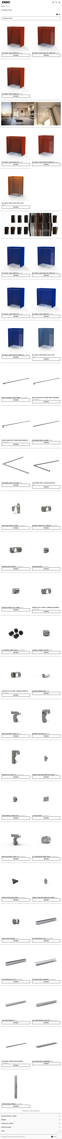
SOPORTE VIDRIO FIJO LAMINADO (41, 525)
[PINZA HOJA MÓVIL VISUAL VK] (15, 717)
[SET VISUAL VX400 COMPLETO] (46, 297)
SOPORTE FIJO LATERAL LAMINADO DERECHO (15, 691)
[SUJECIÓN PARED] (46, 550)
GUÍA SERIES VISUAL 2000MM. (40, 440)
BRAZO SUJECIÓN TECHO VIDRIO (11, 397)
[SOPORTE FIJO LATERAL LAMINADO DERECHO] (15, 674)
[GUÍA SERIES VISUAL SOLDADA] (15, 466)
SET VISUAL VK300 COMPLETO (10, 94)
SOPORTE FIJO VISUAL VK (39, 733)
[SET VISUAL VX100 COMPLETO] (15, 256)
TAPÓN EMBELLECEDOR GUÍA (10, 815)
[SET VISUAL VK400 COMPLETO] (15, 146)
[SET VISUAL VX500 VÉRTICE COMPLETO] (15, 338)
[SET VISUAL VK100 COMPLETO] (15, 36)
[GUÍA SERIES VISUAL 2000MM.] (46, 424)
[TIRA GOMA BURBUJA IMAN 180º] (46, 1004)
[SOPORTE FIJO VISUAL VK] (46, 717)
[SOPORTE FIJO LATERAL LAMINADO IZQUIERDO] (46, 591)
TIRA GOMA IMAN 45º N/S (39, 938)
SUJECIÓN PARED (37, 566)
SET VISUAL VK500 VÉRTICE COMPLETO (43, 162)
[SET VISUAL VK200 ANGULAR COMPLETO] (46, 36)
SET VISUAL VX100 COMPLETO (10, 273)
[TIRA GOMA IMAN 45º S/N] (15, 963)
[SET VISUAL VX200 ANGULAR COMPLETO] (46, 256)
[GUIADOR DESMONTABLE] (46, 674)
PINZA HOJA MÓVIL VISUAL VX (10, 856)
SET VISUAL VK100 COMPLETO (10, 53)
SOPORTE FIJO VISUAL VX (9, 774)
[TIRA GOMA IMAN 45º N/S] (46, 922)
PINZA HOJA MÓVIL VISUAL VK (10, 733)
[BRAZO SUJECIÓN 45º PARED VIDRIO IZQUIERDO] (46, 381)
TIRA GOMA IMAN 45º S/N (9, 979)
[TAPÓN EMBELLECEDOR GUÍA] (15, 799)
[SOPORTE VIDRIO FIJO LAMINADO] (46, 509)
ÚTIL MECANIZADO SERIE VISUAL (41, 856)
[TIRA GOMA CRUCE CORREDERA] (46, 1045)
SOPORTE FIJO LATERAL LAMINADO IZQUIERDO (45, 607)
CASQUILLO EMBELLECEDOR (40, 650)
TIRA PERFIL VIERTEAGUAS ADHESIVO (12, 1061)
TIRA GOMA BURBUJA (8, 1020)
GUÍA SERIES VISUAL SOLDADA (10, 483)
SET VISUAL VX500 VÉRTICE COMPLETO (13, 355)
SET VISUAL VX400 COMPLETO (40, 314)
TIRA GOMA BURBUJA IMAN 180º (41, 1020)
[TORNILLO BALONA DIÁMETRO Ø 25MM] (46, 881)
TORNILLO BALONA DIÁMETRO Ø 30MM (43, 774)
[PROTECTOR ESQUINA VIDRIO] (15, 881)
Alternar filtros (7, 18)
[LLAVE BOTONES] (46, 799)
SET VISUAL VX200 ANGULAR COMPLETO (43, 273)
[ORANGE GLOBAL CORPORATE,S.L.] (6, 2)
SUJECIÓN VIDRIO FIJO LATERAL (11, 607)
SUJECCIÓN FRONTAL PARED (10, 525)
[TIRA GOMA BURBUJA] (15, 1004)
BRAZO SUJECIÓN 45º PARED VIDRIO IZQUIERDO (45, 397)
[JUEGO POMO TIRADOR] (15, 922)
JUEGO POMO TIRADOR (8, 938)
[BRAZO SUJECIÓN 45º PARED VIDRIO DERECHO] (15, 424)
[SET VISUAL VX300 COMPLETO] (15, 297)
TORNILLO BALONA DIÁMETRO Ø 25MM (43, 897)
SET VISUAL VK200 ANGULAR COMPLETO (43, 53)
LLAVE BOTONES (37, 815)
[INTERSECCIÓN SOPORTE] (15, 550)
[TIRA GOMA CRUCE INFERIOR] (46, 963)
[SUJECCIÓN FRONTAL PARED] (15, 509)
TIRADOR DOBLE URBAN (9, 1104)
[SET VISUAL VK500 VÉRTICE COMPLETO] (46, 146)
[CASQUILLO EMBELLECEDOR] (46, 633)
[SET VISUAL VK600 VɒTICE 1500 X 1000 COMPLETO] (15, 186)
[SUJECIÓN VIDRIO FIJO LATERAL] (15, 591)
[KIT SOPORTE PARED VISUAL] (15, 633)
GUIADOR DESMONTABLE (39, 691)
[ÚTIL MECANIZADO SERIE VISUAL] (46, 840)
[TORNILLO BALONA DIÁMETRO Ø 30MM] (46, 758)
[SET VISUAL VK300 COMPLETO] (15, 77)
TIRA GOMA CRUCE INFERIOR (40, 979)
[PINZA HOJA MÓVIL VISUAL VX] (15, 840)
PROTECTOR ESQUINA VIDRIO (10, 897)
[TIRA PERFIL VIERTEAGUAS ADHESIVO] (15, 1045)
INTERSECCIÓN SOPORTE (9, 566)
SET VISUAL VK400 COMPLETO (10, 162)
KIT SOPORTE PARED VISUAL (10, 650)
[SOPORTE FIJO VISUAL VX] (15, 758)
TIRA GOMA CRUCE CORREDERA (41, 1061)
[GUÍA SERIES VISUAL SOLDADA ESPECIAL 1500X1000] (46, 466)
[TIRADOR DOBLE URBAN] (15, 1087)
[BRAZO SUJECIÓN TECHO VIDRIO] (15, 381)
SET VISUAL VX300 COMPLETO (10, 314)
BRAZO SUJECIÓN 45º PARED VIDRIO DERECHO (15, 440)
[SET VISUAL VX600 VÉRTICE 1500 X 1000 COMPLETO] (46, 338)
